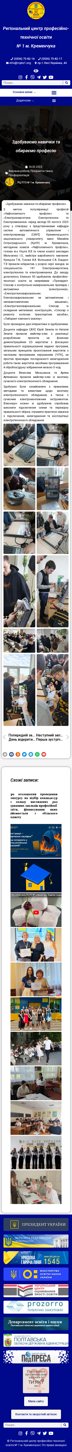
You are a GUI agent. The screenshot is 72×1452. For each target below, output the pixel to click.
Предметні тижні (41, 171)
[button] (54, 93)
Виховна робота (19, 171)
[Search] (66, 83)
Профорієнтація (19, 175)
